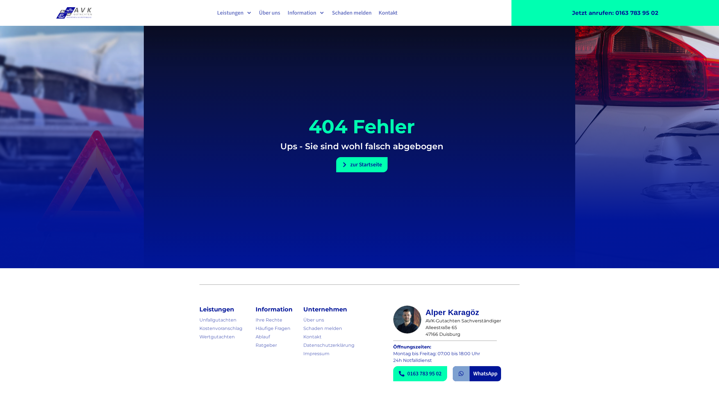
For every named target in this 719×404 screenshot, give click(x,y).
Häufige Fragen (273, 328)
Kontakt (388, 13)
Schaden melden (352, 13)
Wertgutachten (217, 336)
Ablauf (263, 336)
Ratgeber (266, 345)
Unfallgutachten (217, 320)
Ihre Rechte (269, 320)
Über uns (269, 13)
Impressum (316, 353)
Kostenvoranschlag (220, 328)
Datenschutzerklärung (328, 345)
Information (302, 13)
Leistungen (230, 13)
